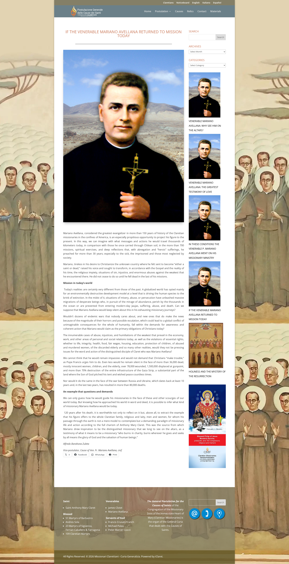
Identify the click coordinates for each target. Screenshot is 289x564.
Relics (190, 11)
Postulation (161, 11)
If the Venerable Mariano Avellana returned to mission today (205, 315)
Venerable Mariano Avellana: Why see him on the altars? (205, 125)
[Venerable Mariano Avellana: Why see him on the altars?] (204, 95)
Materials (215, 11)
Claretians (168, 3)
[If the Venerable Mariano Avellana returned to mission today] (204, 284)
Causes (179, 11)
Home (147, 11)
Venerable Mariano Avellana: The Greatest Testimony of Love (203, 187)
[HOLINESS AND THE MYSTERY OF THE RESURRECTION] (206, 346)
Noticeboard (182, 3)
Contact (201, 11)
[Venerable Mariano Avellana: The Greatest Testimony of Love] (204, 157)
